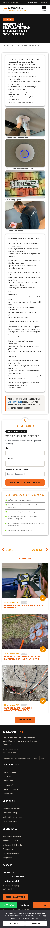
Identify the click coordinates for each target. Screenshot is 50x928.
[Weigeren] (45, 920)
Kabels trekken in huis (11, 821)
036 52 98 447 (33, 2)
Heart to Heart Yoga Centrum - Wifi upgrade (23, 512)
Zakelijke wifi (8, 785)
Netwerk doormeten (11, 789)
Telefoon (9, 459)
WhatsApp (43, 2)
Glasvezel (7, 776)
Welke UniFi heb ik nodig (12, 845)
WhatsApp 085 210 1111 (13, 877)
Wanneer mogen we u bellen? (17, 469)
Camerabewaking (10, 813)
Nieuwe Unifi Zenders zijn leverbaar (20, 530)
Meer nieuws (25, 720)
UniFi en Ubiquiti (15, 402)
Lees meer (35, 918)
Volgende (38, 550)
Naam (7, 448)
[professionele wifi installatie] (25, 136)
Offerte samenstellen (11, 853)
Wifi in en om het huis (11, 809)
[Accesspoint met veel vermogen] (25, 167)
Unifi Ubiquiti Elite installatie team (19, 500)
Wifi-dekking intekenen (12, 836)
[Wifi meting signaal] (25, 198)
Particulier (14, 2)
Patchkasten (8, 781)
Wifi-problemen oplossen (13, 817)
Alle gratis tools (9, 857)
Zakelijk (6, 2)
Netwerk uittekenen (10, 841)
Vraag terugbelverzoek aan (25, 482)
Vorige (9, 550)
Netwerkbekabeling (10, 772)
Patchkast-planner (10, 849)
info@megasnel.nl (11, 881)
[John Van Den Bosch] (25, 229)
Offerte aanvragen (15, 897)
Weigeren (36, 923)
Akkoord (14, 923)
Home (6, 45)
